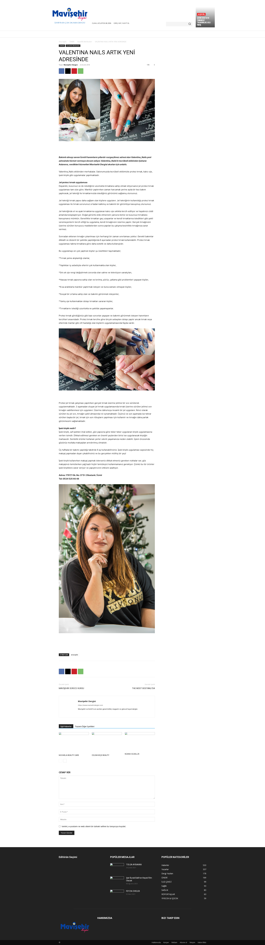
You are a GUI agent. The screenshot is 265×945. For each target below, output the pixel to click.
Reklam (174, 942)
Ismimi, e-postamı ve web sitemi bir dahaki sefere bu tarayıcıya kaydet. (94, 826)
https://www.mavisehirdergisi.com (90, 705)
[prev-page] (60, 760)
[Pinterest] (74, 71)
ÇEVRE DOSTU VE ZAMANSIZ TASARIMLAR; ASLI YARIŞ (204, 21)
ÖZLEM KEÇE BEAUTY (100, 755)
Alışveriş (201, 14)
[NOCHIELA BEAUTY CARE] (74, 742)
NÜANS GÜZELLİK (132, 754)
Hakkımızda (156, 942)
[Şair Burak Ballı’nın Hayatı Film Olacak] (117, 880)
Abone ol (183, 942)
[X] (68, 71)
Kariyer (166, 942)
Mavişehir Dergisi (71, 65)
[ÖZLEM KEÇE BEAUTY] (107, 742)
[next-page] (65, 760)
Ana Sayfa (62, 41)
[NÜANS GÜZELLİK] (140, 742)
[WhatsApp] (80, 71)
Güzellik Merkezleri (84, 41)
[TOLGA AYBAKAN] (117, 867)
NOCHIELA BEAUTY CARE (69, 755)
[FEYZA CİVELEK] (117, 894)
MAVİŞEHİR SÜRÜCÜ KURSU (71, 688)
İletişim (192, 942)
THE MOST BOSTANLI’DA (143, 688)
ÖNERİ (71, 41)
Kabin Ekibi (202, 942)
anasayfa (74, 655)
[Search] (189, 24)
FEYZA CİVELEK (133, 891)
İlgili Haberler (66, 726)
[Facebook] (61, 71)
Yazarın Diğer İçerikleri (84, 726)
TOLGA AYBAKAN (134, 864)
